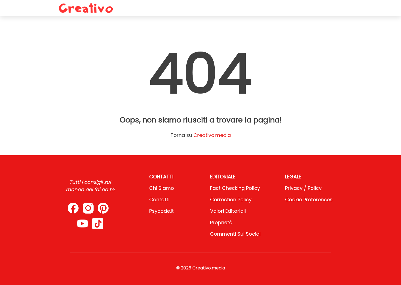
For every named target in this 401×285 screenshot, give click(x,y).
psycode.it (161, 211)
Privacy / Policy (303, 188)
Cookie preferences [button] (309, 199)
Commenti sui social (235, 233)
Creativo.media (212, 135)
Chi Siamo (161, 188)
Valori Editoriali (228, 211)
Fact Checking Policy (235, 188)
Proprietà (221, 222)
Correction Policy (231, 199)
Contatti (159, 199)
